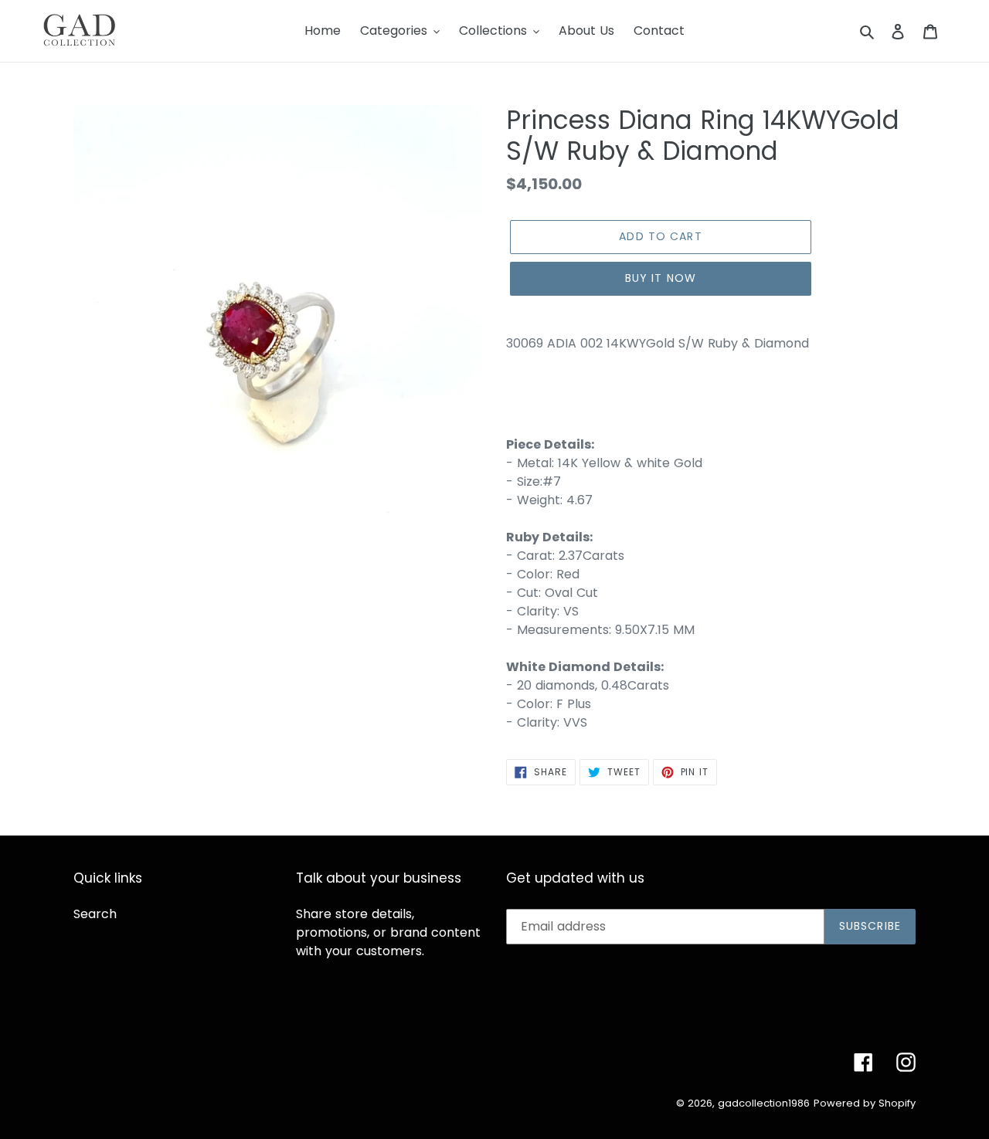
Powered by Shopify (865, 1103)
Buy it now (660, 278)
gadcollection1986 (764, 1103)
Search (95, 914)
